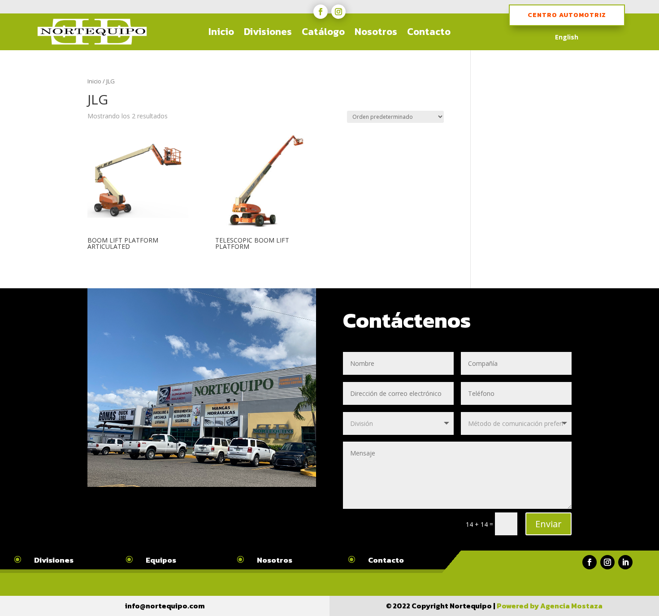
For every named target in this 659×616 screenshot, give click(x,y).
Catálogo (323, 32)
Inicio (221, 32)
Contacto (429, 32)
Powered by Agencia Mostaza (550, 605)
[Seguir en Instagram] (338, 11)
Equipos (161, 560)
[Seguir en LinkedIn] (625, 562)
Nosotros (376, 32)
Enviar (548, 524)
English (566, 37)
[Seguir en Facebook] (320, 11)
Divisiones (268, 32)
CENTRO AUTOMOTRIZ (567, 15)
